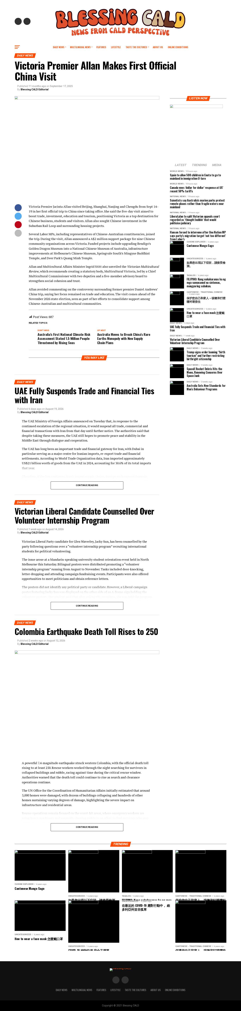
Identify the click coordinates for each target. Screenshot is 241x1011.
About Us (158, 47)
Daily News (58, 47)
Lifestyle (116, 47)
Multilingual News (80, 47)
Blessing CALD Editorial (35, 89)
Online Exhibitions (178, 47)
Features (101, 47)
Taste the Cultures (136, 47)
